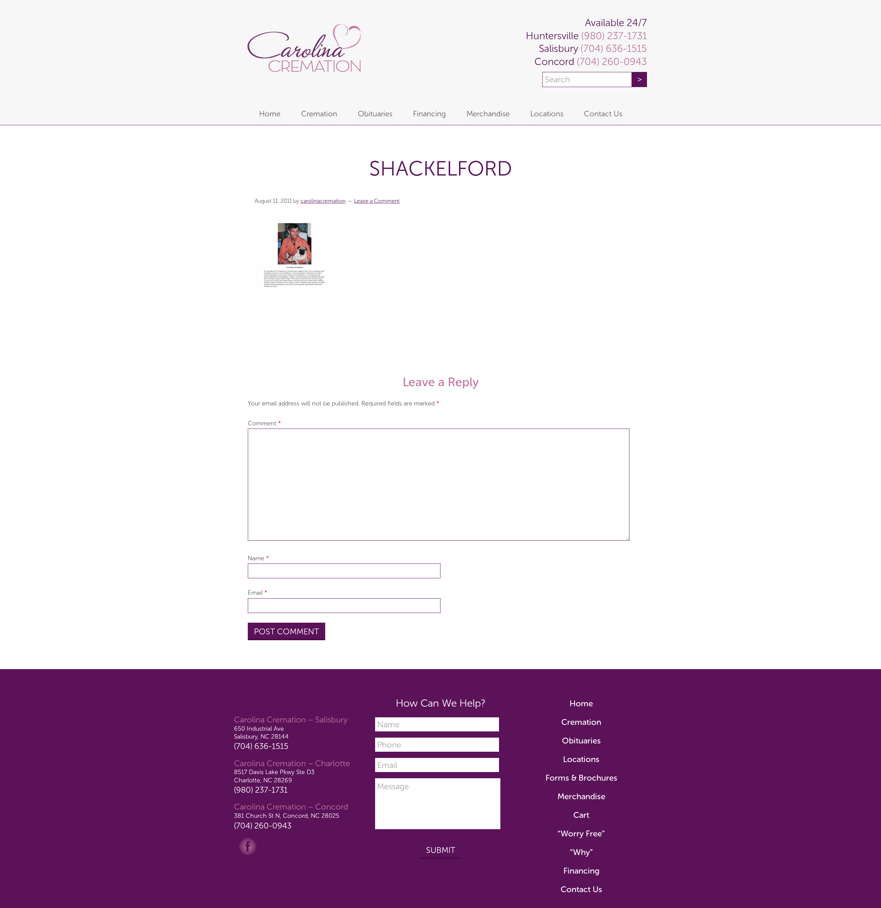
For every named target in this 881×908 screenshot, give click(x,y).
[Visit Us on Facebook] (248, 845)
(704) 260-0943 (610, 62)
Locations (581, 759)
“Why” (581, 852)
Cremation (581, 722)
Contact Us (581, 889)
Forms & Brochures (581, 778)
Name (258, 558)
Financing (581, 871)
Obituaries (581, 741)
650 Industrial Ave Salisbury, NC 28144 (261, 732)
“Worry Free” (581, 833)
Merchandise (581, 796)
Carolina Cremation (303, 51)
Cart (581, 815)
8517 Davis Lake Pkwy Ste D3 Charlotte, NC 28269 (274, 776)
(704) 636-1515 (612, 49)
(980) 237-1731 (613, 36)
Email (257, 592)
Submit (440, 850)
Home (581, 703)
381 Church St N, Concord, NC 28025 (286, 816)
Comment (264, 423)
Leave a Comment (377, 201)
